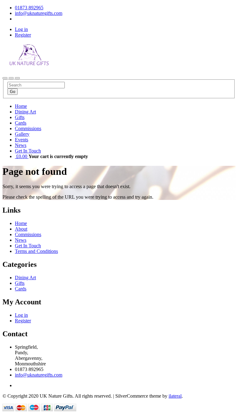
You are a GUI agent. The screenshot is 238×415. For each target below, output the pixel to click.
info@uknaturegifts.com (38, 374)
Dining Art (25, 111)
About (21, 229)
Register (23, 35)
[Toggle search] (11, 78)
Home (21, 106)
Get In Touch (28, 150)
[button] (22, 156)
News (20, 145)
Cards (20, 123)
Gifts (19, 117)
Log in (21, 29)
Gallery (22, 134)
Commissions (28, 128)
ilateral (175, 396)
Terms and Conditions (36, 251)
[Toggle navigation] (4, 78)
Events (21, 139)
